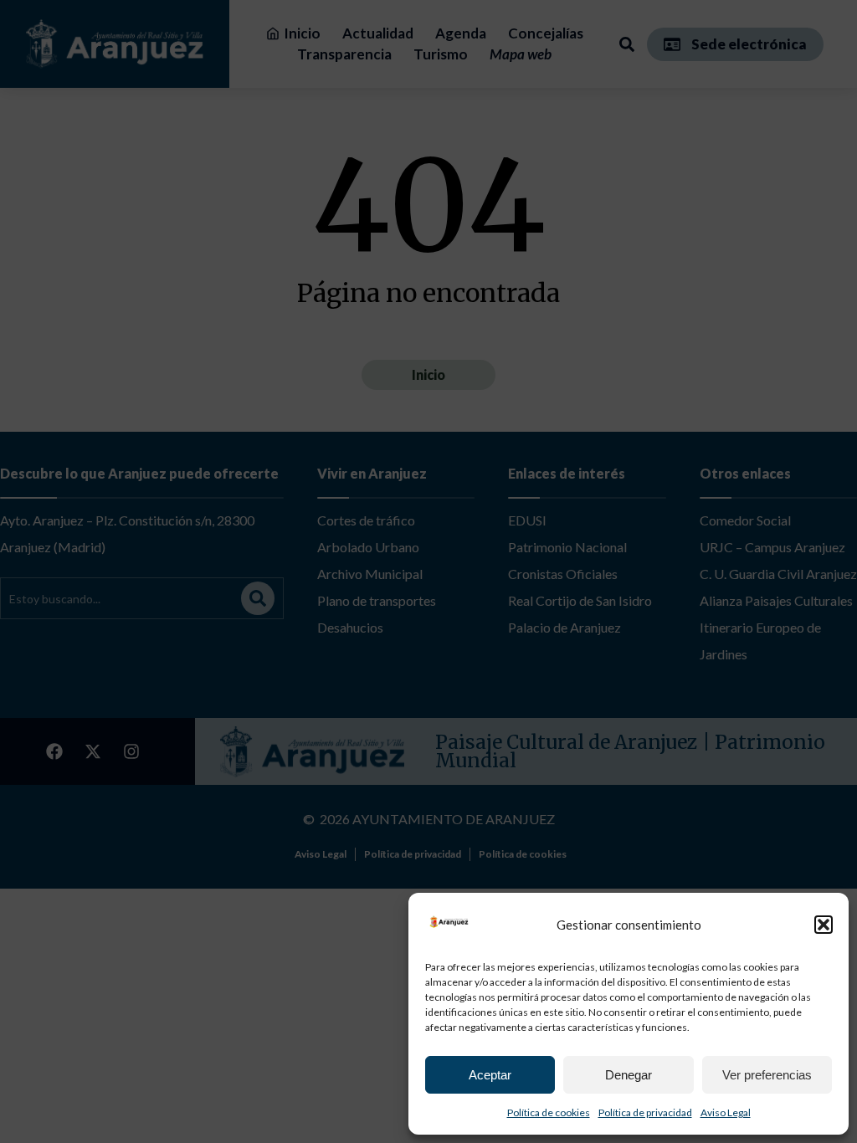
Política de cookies (548, 1112)
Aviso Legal (725, 1112)
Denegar (628, 1075)
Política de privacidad (645, 1112)
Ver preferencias (767, 1075)
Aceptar (490, 1075)
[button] (823, 924)
